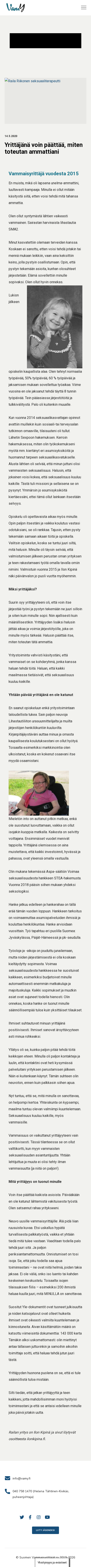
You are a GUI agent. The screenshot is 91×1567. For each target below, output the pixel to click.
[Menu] (81, 7)
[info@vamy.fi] (46, 1478)
